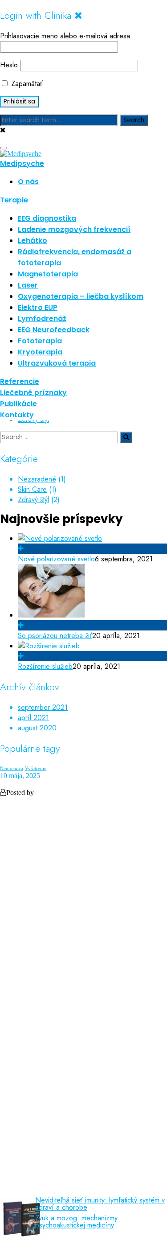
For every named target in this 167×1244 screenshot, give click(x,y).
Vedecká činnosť (43, 1135)
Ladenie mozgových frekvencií (74, 229)
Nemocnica (11, 768)
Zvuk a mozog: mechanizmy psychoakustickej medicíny (76, 1222)
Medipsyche (22, 163)
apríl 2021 (33, 718)
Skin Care (32, 489)
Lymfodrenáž (42, 318)
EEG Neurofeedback (54, 330)
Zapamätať (26, 83)
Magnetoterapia (48, 274)
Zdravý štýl (33, 499)
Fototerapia (40, 341)
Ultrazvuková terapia (57, 363)
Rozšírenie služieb (45, 666)
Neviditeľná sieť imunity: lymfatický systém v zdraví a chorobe (100, 1204)
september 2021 (43, 707)
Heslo (9, 65)
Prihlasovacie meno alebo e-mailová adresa (65, 36)
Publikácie (18, 404)
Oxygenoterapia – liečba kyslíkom (80, 296)
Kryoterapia (40, 352)
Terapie (14, 200)
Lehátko (32, 240)
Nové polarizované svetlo (56, 559)
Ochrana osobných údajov (57, 1024)
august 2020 (37, 728)
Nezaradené (37, 479)
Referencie (19, 381)
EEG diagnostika (47, 218)
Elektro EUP (37, 307)
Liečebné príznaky (33, 392)
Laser (28, 285)
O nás (28, 182)
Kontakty (17, 415)
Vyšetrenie (35, 768)
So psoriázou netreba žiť (55, 635)
